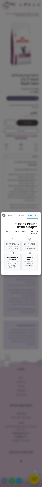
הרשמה (10, 215)
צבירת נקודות (32, 215)
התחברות (21, 215)
